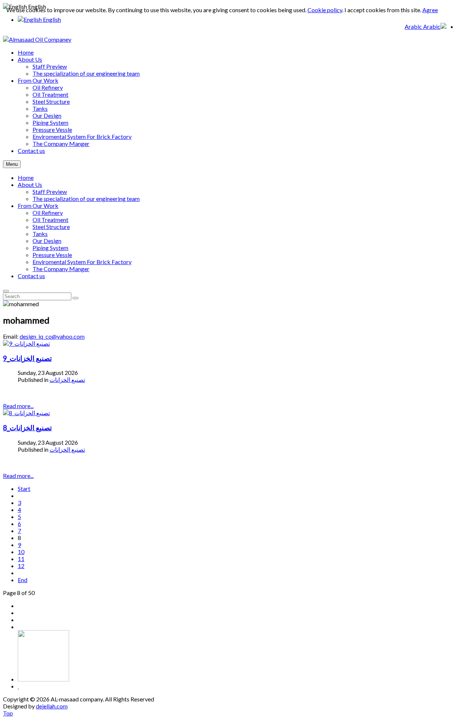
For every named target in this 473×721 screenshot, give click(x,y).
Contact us (31, 275)
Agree (430, 9)
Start (24, 488)
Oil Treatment (50, 219)
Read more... (18, 405)
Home (26, 177)
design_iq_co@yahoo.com (52, 336)
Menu (12, 164)
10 (21, 551)
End (22, 579)
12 (21, 565)
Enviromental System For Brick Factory (82, 261)
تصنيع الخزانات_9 (27, 358)
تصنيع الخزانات (67, 379)
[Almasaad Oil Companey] (37, 39)
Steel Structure (51, 226)
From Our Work (38, 205)
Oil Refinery (48, 212)
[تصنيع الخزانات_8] (26, 412)
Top (8, 713)
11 (21, 558)
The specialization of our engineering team (86, 198)
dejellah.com (52, 706)
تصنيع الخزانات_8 (27, 428)
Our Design (47, 240)
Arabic (414, 26)
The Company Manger (61, 268)
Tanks (40, 233)
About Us (30, 184)
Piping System (50, 247)
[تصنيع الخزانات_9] (26, 343)
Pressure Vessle (52, 254)
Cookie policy (324, 9)
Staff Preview (50, 191)
